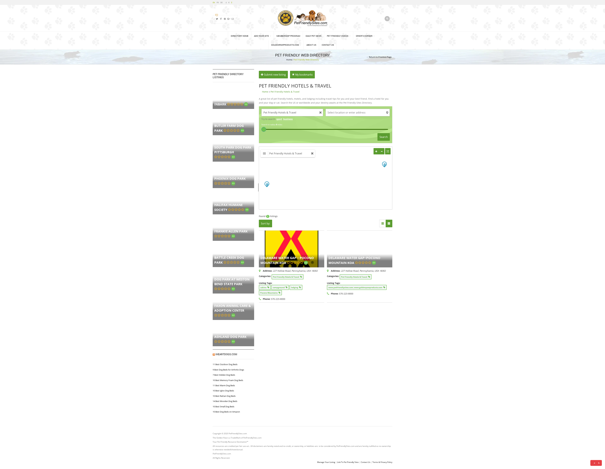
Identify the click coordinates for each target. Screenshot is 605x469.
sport (279, 119)
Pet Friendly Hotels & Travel (285, 91)
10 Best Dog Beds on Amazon (226, 411)
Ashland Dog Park (230, 337)
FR (218, 2)
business (288, 119)
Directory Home (239, 35)
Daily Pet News (313, 35)
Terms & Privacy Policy (382, 462)
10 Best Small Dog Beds (223, 406)
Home (289, 59)
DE (221, 2)
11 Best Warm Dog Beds (224, 385)
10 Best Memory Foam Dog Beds (228, 380)
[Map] (325, 178)
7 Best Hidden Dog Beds (224, 374)
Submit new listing (274, 74)
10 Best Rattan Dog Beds (224, 396)
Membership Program (288, 35)
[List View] (382, 223)
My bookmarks (304, 74)
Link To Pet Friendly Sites (348, 462)
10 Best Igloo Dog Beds (223, 390)
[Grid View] (389, 223)
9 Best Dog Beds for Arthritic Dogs (228, 369)
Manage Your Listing (326, 462)
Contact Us (328, 44)
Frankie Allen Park (231, 231)
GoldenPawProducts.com (285, 44)
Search (384, 137)
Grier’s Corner (364, 35)
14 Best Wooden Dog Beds (225, 401)
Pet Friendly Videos (337, 35)
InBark (220, 104)
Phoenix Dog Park (230, 178)
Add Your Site (261, 35)
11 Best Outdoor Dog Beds (225, 364)
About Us (311, 44)
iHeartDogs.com (226, 354)
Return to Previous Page (380, 57)
